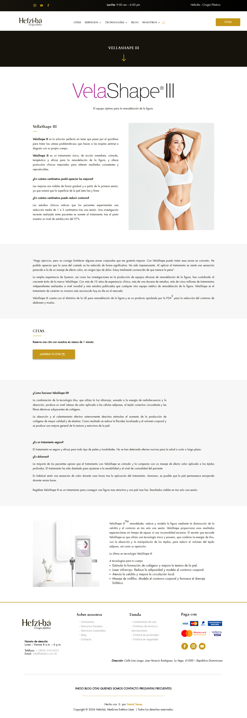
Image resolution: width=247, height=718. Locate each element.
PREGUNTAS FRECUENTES (155, 688)
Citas (77, 22)
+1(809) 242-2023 (47, 650)
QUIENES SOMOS (111, 688)
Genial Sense (134, 704)
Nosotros (149, 22)
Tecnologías (114, 22)
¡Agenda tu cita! (50, 354)
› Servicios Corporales (92, 630)
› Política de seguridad (145, 639)
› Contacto (85, 639)
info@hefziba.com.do (45, 653)
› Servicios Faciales (91, 626)
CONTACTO (131, 688)
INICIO (79, 688)
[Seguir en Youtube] (41, 5)
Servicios (91, 22)
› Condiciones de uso (144, 622)
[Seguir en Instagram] (34, 5)
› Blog (82, 635)
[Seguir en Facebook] (48, 5)
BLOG (135, 22)
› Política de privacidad (145, 635)
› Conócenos (86, 622)
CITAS (228, 22)
